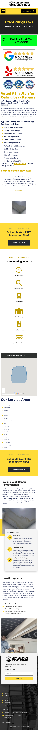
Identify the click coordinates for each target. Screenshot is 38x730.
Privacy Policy (6, 722)
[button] (3, 11)
